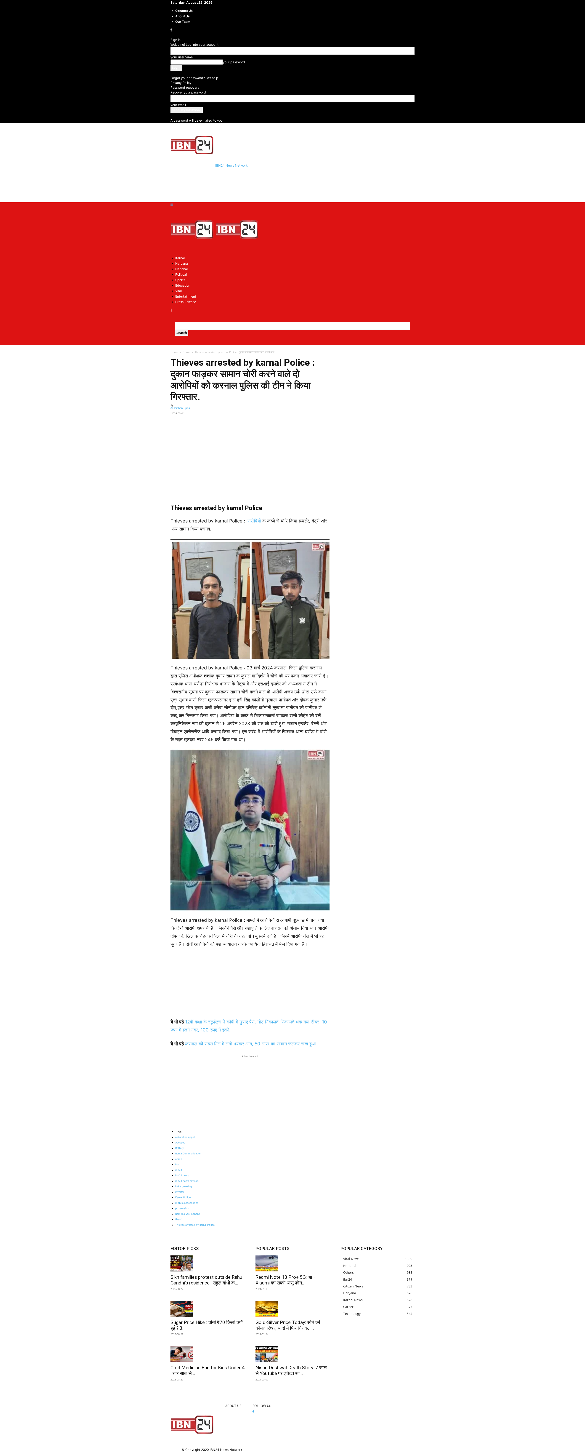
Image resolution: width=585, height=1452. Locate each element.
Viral (178, 291)
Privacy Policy (180, 83)
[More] (324, 419)
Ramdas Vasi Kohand (187, 1213)
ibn (177, 1164)
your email (178, 105)
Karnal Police (183, 1197)
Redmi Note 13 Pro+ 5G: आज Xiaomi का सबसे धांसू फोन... (285, 1280)
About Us (182, 16)
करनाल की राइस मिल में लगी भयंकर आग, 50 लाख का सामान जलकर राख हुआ (250, 1044)
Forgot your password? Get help (194, 78)
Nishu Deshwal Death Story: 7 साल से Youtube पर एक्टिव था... (291, 1370)
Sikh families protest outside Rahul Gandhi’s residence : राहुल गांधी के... (207, 1280)
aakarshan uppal (185, 1137)
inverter (179, 1192)
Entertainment (185, 296)
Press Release (185, 302)
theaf (178, 1219)
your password (234, 62)
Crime (186, 352)
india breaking (183, 1186)
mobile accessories (186, 1202)
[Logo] (192, 250)
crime (178, 1159)
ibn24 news (182, 1175)
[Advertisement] (253, 184)
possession (182, 1208)
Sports (180, 280)
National (181, 269)
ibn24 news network (187, 1181)
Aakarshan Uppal (180, 408)
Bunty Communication (188, 1153)
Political (181, 274)
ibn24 (178, 1170)
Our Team (182, 22)
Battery (179, 1148)
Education (182, 285)
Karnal (180, 258)
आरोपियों (254, 521)
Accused (180, 1142)
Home (174, 352)
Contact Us (184, 11)
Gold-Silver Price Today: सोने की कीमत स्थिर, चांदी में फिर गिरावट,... (287, 1325)
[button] (171, 205)
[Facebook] (171, 30)
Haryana (181, 263)
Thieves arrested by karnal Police (195, 1224)
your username (181, 57)
